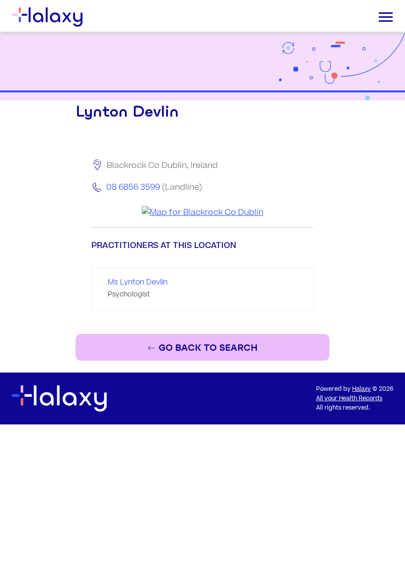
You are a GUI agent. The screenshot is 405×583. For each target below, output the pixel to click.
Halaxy (361, 389)
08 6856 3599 (133, 187)
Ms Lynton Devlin (137, 282)
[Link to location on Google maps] (202, 212)
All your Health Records (349, 398)
